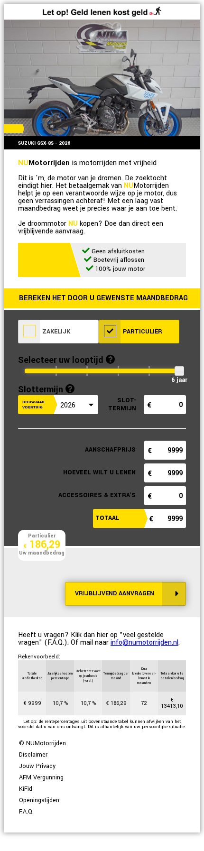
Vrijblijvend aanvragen (114, 593)
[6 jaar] (179, 370)
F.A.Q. (26, 811)
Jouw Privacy (37, 766)
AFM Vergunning (41, 777)
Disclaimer (33, 754)
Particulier (141, 331)
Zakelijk (55, 331)
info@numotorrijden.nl (144, 643)
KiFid (25, 789)
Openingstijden (39, 800)
